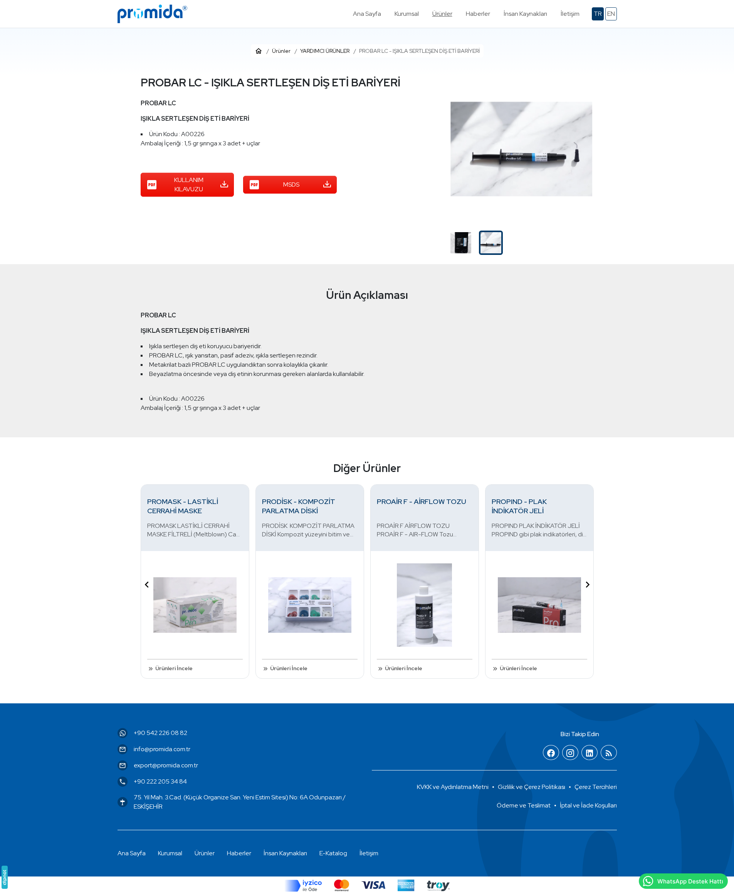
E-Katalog (333, 853)
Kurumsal (170, 853)
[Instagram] (570, 753)
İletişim (368, 853)
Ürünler (205, 853)
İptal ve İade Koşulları (588, 805)
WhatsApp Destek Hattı (690, 881)
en (611, 14)
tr (598, 14)
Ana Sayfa (132, 853)
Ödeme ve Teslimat (524, 805)
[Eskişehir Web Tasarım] (5, 877)
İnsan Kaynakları (285, 853)
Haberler (239, 853)
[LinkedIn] (589, 753)
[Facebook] (551, 753)
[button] (595, 787)
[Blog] (609, 753)
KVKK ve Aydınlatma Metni (453, 787)
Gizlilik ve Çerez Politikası (531, 787)
